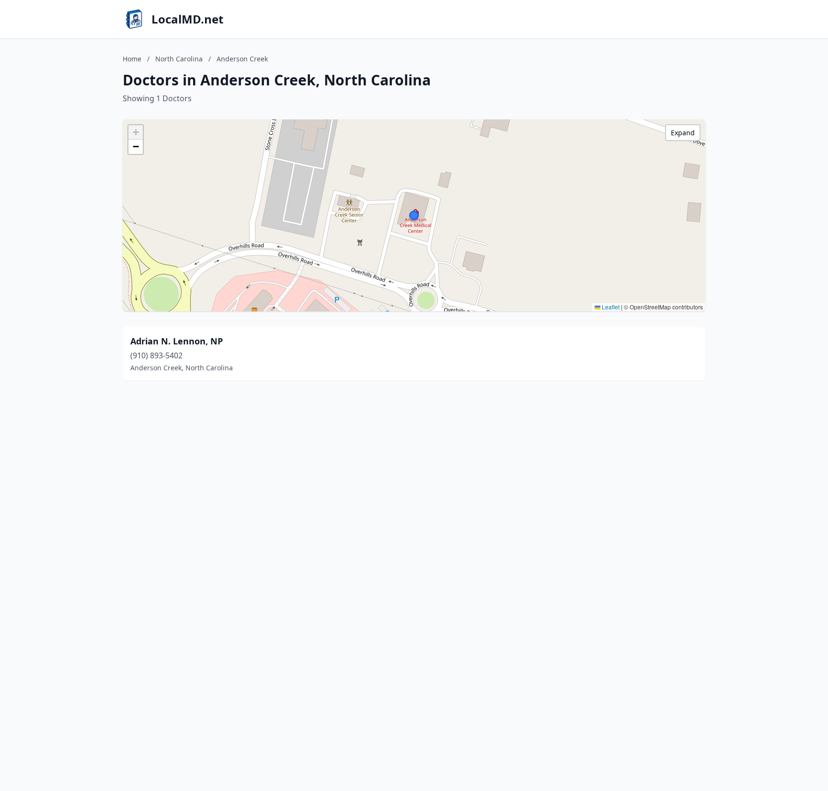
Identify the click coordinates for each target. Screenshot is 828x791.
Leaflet (610, 307)
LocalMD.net (187, 19)
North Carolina (179, 58)
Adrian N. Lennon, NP (176, 341)
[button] (414, 215)
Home (132, 58)
